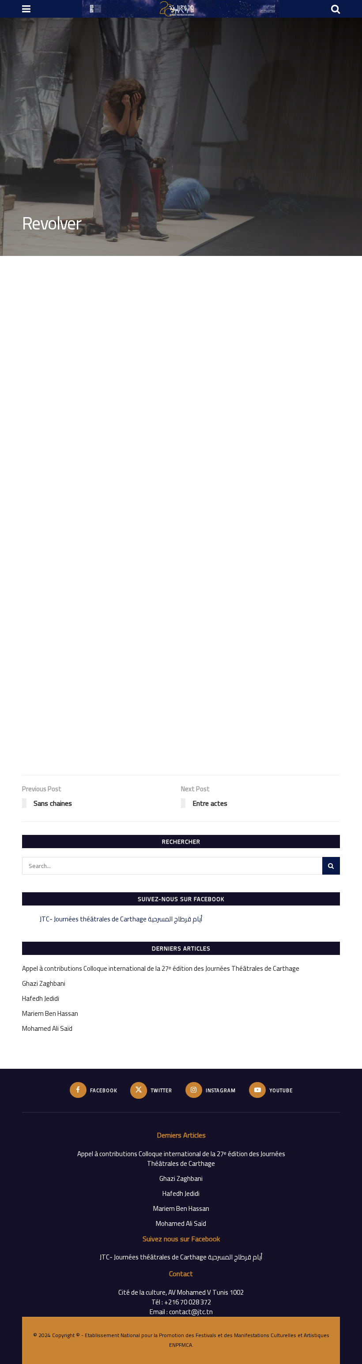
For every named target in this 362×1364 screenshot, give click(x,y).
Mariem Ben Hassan (50, 1013)
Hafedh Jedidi (40, 998)
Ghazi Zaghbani (43, 983)
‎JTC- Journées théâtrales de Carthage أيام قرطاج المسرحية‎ (121, 919)
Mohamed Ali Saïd (47, 1028)
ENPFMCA (180, 1345)
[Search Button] (331, 866)
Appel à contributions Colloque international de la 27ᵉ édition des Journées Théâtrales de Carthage (160, 968)
